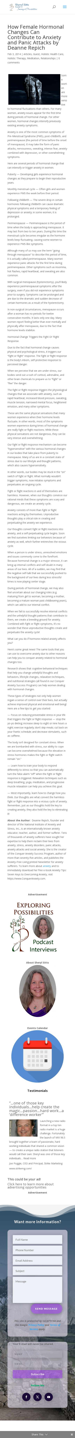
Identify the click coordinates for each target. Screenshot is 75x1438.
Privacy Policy (36, 1325)
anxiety (47, 866)
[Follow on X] (37, 1397)
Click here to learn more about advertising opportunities (31, 1185)
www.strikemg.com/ (20, 1168)
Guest (36, 54)
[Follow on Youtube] (48, 1397)
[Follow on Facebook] (26, 1397)
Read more (29, 1158)
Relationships (48, 58)
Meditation (33, 58)
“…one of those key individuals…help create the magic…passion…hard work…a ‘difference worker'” (36, 1108)
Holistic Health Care (52, 54)
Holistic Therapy (17, 58)
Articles (28, 54)
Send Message (46, 1308)
